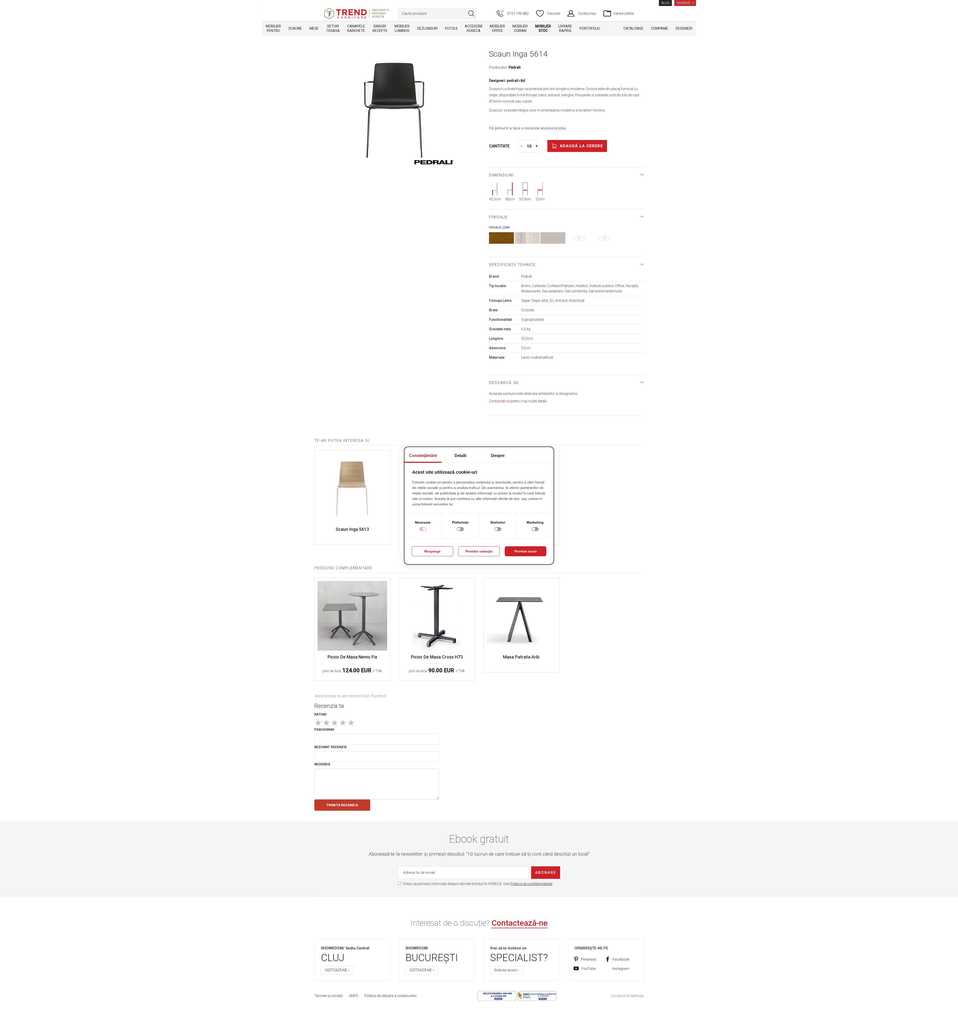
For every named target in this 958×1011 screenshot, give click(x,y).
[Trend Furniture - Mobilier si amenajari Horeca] (345, 13)
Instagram (620, 968)
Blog (665, 3)
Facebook (620, 959)
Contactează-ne (519, 923)
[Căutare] (471, 13)
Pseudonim (324, 729)
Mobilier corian (520, 28)
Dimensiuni (501, 175)
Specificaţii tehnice (512, 264)
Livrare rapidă (565, 28)
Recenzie (322, 764)
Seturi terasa (333, 28)
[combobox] (437, 13)
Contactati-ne (499, 401)
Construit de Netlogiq (627, 996)
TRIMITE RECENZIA (342, 805)
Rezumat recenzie (330, 747)
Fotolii (451, 28)
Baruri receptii (379, 28)
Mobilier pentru (273, 28)
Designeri (684, 28)
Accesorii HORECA (473, 28)
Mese (314, 28)
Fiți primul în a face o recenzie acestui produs (527, 128)
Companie (659, 28)
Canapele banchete (356, 28)
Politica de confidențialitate (531, 884)
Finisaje (498, 217)
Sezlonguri (427, 28)
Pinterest (588, 959)
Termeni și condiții (328, 996)
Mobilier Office (497, 28)
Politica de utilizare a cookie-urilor (390, 996)
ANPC (353, 996)
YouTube (588, 968)
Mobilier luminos (402, 28)
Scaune (295, 28)
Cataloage (633, 28)
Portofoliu (590, 28)
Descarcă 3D (504, 382)
